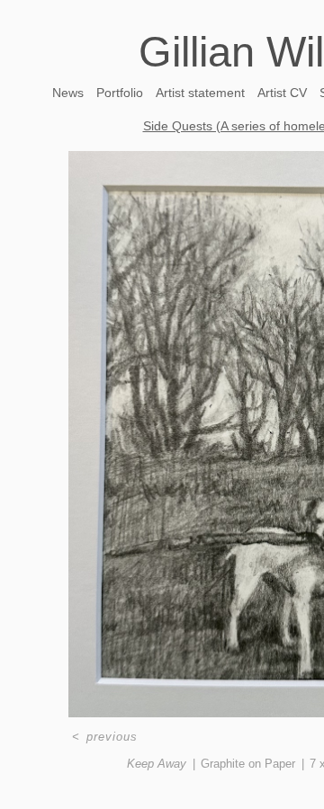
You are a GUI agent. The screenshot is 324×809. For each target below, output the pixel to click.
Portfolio (119, 92)
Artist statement (200, 92)
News (68, 92)
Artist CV (282, 92)
